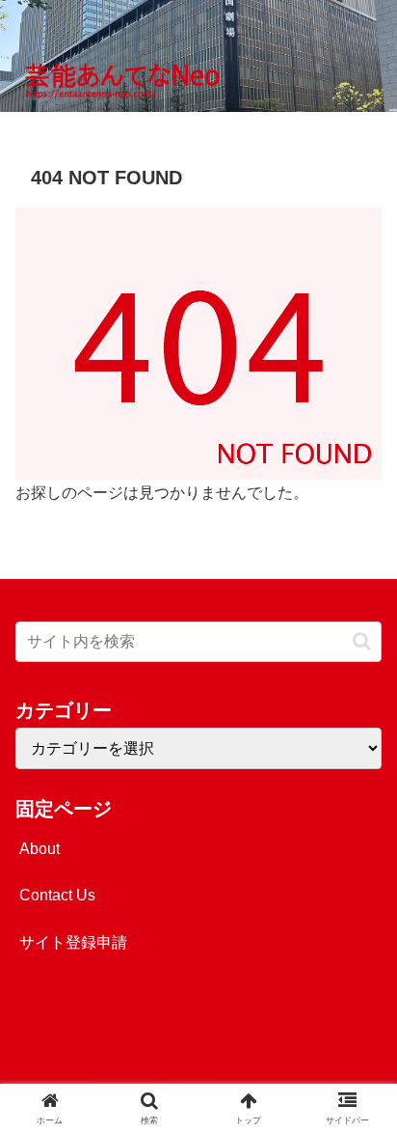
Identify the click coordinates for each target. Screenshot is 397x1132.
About (39, 849)
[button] (362, 641)
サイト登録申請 (73, 942)
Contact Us (57, 895)
